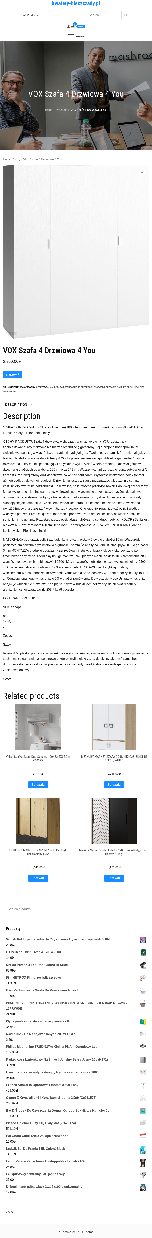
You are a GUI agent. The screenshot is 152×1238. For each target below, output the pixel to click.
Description (16, 404)
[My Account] (68, 27)
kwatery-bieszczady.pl (76, 3)
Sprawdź (12, 375)
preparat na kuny (116, 387)
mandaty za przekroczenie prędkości (71, 387)
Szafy (17, 159)
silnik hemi (133, 387)
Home (7, 159)
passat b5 (99, 387)
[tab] (18, 404)
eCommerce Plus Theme (76, 1232)
